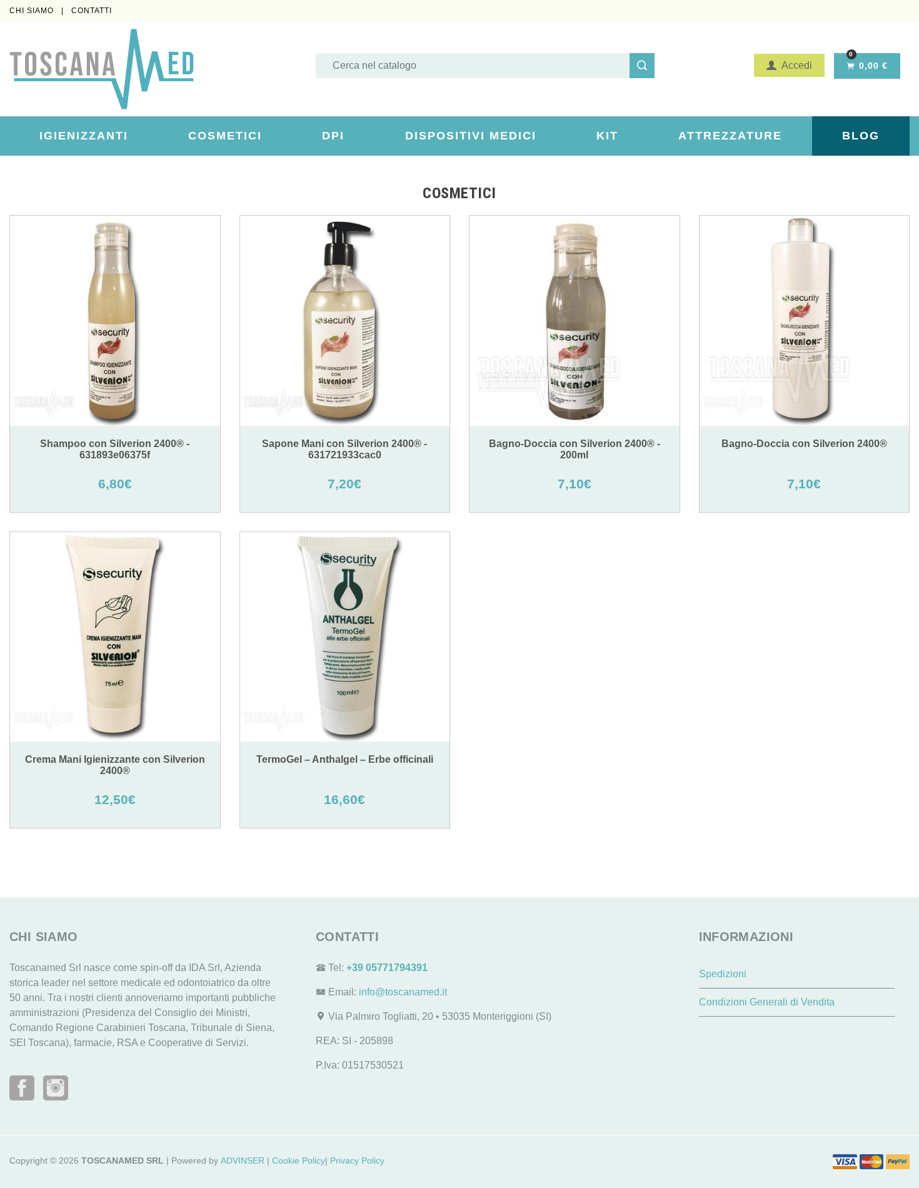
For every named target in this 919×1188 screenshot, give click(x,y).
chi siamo (32, 10)
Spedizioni (722, 974)
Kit (607, 135)
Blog (861, 135)
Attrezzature (730, 135)
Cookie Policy (298, 1160)
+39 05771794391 (387, 967)
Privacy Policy (357, 1160)
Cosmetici (225, 135)
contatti (91, 10)
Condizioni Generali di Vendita (767, 1002)
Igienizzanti (83, 135)
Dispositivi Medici (470, 135)
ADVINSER (242, 1160)
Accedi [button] (794, 65)
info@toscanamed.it (403, 992)
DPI (333, 135)
